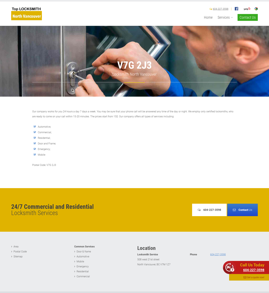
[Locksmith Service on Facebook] (236, 8)
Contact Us (248, 17)
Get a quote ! (255, 277)
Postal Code (20, 251)
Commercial (83, 276)
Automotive (83, 256)
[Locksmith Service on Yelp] (247, 8)
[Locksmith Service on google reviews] (256, 8)
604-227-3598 (220, 8)
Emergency (83, 266)
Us (245, 209)
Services (224, 17)
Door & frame (84, 251)
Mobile (80, 261)
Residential (83, 271)
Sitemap (18, 256)
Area (16, 246)
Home (208, 17)
